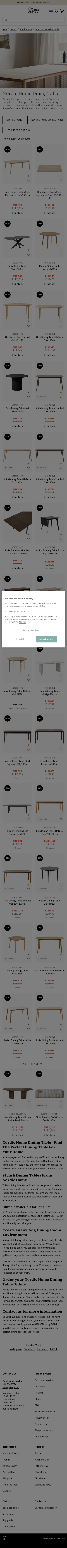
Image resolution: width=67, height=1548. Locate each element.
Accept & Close (47, 639)
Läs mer (22, 622)
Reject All (20, 639)
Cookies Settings (31, 630)
